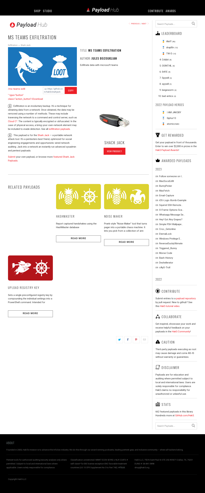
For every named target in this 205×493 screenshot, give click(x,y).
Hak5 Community (181, 331)
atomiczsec (173, 123)
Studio (47, 11)
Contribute (155, 11)
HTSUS (121, 467)
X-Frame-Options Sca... (171, 209)
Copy (71, 90)
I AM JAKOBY (174, 112)
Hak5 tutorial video (170, 306)
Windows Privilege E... (170, 238)
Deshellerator (166, 262)
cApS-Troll (164, 267)
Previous (135, 24)
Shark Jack (25, 45)
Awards (171, 11)
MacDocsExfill (166, 181)
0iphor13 (171, 118)
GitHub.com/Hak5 (184, 415)
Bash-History (166, 257)
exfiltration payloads (59, 129)
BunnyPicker (165, 185)
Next (144, 24)
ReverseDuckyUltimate (171, 243)
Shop (37, 11)
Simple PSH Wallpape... (171, 224)
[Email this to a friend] (144, 339)
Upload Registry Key (23, 287)
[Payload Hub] (102, 10)
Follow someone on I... (171, 176)
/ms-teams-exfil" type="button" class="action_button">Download (25, 93)
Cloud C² (12, 121)
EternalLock (165, 233)
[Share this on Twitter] (119, 339)
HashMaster (65, 216)
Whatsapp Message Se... (172, 214)
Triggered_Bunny (168, 248)
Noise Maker (113, 216)
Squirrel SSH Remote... (171, 205)
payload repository (186, 298)
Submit (11, 156)
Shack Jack (114, 142)
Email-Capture (166, 195)
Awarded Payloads (176, 160)
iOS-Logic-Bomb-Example (172, 200)
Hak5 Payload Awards (167, 150)
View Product (114, 151)
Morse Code (165, 253)
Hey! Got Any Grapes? (170, 219)
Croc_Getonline (167, 229)
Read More (78, 238)
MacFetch (164, 190)
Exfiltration (13, 45)
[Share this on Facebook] (127, 339)
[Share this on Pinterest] (136, 339)
